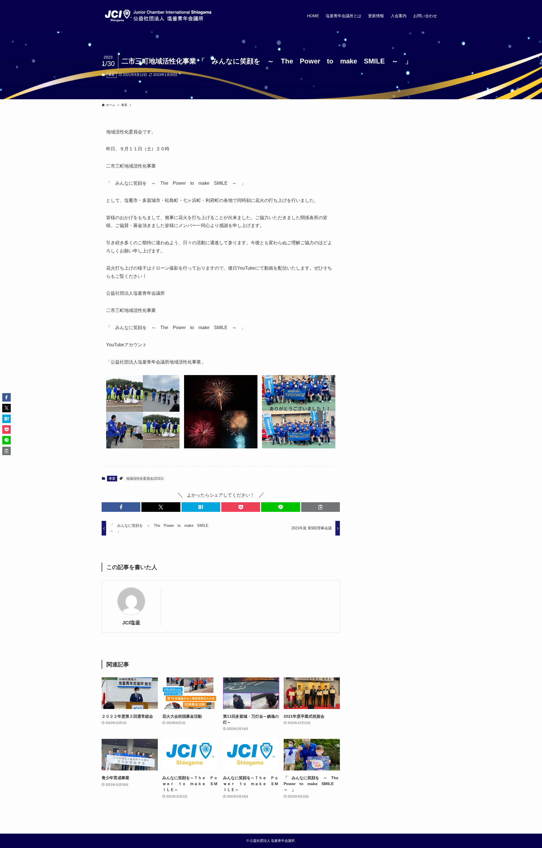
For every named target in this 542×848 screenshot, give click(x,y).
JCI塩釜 (131, 622)
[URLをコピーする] (320, 507)
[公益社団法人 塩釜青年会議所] (158, 16)
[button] (121, 507)
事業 (111, 74)
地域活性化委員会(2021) (144, 479)
